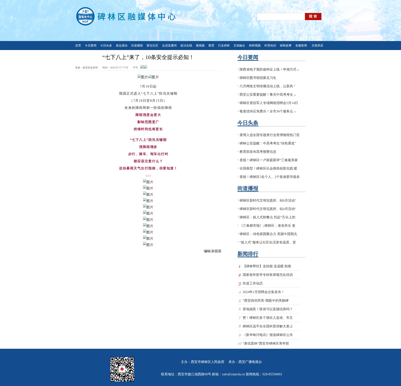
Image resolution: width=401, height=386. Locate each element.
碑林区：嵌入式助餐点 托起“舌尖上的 (267, 217)
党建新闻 (301, 45)
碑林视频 (255, 45)
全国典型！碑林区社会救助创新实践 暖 (268, 168)
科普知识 (270, 45)
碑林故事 (286, 45)
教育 (211, 45)
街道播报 (137, 45)
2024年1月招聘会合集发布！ (263, 292)
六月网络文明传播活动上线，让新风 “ (267, 86)
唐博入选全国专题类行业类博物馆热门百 (270, 135)
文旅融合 (239, 45)
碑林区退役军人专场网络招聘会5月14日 (269, 103)
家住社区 (152, 45)
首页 (78, 45)
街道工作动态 (253, 283)
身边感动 (121, 45)
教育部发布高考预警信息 (258, 151)
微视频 (200, 45)
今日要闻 (90, 45)
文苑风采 (317, 45)
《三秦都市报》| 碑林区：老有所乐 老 (267, 225)
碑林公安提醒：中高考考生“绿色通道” (268, 143)
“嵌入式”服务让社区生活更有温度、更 (268, 242)
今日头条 (106, 45)
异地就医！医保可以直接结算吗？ (268, 309)
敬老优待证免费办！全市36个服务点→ (268, 111)
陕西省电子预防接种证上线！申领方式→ (270, 69)
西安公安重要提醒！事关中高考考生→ (268, 94)
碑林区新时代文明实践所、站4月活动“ (268, 209)
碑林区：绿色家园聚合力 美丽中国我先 (268, 234)
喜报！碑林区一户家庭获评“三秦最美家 (269, 160)
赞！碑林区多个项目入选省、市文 (268, 317)
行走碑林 (224, 45)
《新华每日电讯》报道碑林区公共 (268, 335)
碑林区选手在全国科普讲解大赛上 (268, 326)
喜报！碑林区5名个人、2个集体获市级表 (270, 177)
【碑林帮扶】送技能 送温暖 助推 (267, 266)
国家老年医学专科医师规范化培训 (268, 275)
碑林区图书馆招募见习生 (258, 78)
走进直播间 (169, 45)
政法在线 (186, 45)
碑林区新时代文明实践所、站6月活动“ (268, 200)
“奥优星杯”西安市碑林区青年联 (266, 343)
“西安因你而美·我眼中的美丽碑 (266, 300)
